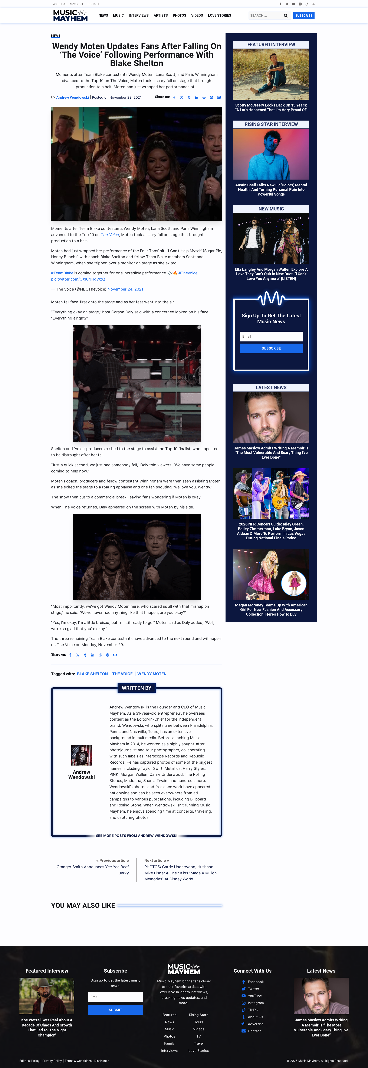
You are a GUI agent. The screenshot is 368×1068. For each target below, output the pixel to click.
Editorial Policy (29, 1060)
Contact (93, 4)
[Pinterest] (211, 97)
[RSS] (313, 4)
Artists (161, 15)
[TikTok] (307, 4)
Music (118, 15)
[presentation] (271, 74)
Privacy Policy (52, 1060)
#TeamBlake (62, 273)
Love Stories (219, 15)
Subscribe (271, 348)
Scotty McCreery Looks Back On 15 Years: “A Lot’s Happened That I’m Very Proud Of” (271, 107)
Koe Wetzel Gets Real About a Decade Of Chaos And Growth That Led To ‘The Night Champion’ (46, 1027)
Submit (115, 1010)
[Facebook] (280, 4)
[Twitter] (287, 4)
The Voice (110, 234)
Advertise (77, 4)
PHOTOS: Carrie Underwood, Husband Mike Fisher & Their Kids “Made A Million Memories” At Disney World (180, 873)
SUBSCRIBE (303, 15)
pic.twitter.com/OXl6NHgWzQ (78, 279)
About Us (59, 4)
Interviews (139, 15)
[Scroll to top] (357, 1059)
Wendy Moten (152, 674)
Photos (179, 15)
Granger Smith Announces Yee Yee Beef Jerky (93, 870)
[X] (181, 97)
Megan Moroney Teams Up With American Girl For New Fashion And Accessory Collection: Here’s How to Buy (271, 609)
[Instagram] (300, 4)
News (103, 15)
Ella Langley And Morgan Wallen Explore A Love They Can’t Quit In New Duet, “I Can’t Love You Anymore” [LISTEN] (271, 274)
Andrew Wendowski (81, 775)
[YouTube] (293, 4)
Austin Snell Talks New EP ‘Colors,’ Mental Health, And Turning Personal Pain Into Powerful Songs (271, 189)
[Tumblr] (189, 97)
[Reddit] (204, 97)
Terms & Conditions (78, 1060)
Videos (197, 15)
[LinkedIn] (196, 97)
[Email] (219, 97)
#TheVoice (187, 273)
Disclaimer (101, 1060)
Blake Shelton (92, 674)
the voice (122, 674)
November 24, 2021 (125, 289)
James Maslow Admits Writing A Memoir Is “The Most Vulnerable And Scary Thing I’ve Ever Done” (271, 452)
